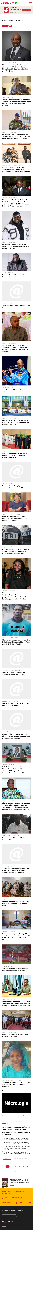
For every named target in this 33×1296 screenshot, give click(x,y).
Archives (27, 1158)
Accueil (4, 20)
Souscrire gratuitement (12, 1197)
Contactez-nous (9, 1216)
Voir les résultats (18, 1158)
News (11, 20)
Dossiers (18, 20)
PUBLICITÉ (16, 1171)
